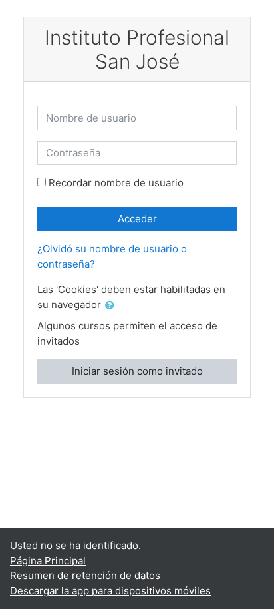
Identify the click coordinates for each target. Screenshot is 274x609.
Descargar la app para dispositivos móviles (110, 590)
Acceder (137, 218)
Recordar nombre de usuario (116, 182)
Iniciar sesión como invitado (137, 371)
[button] (112, 306)
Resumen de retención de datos (85, 575)
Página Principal (48, 560)
